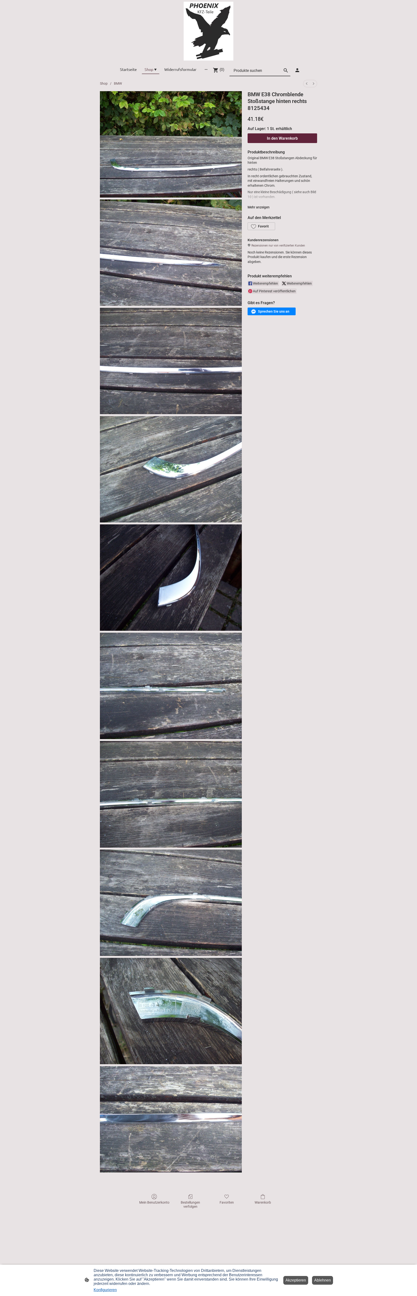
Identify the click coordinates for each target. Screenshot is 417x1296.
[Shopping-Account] (297, 70)
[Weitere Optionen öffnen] (206, 69)
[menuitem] (306, 83)
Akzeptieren (295, 1280)
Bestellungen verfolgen (190, 1204)
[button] (261, 226)
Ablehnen (322, 1280)
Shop (104, 83)
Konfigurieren (105, 1290)
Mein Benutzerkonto (154, 1202)
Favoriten (227, 1202)
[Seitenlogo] (208, 31)
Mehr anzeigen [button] (259, 207)
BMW (118, 83)
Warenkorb (263, 1202)
